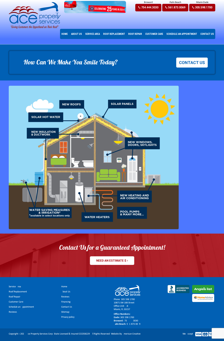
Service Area (15, 286)
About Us (65, 291)
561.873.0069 (133, 324)
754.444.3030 (131, 320)
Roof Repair (14, 297)
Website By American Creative (126, 334)
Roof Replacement (18, 291)
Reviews (13, 312)
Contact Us (66, 307)
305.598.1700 (128, 299)
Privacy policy (67, 317)
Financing (66, 302)
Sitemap (65, 312)
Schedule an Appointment (21, 307)
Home (64, 286)
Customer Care (16, 302)
